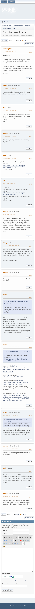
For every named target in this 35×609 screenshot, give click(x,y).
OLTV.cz (14, 366)
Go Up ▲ (24, 605)
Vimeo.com (19, 381)
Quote (30, 78)
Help (10, 605)
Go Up (3, 514)
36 (20, 40)
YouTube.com (21, 94)
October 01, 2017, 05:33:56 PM (10, 449)
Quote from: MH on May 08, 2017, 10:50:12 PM (18, 351)
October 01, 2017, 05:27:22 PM (10, 415)
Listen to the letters (7, 580)
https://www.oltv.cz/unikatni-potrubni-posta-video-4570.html (16, 370)
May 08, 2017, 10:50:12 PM (9, 183)
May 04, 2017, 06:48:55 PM (9, 136)
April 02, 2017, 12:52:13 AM (9, 52)
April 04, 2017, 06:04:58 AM (9, 88)
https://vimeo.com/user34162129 (13, 377)
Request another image (20, 580)
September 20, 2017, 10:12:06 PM (11, 246)
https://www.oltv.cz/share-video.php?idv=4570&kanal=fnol (14, 166)
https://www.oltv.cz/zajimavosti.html (13, 368)
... (16, 40)
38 (25, 40)
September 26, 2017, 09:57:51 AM (11, 347)
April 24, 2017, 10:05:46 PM (9, 110)
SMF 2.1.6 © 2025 (13, 607)
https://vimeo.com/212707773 (12, 384)
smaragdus (7, 49)
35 (18, 40)
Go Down (4, 40)
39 (27, 40)
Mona (5, 294)
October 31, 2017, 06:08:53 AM (10, 496)
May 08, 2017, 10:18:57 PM (9, 158)
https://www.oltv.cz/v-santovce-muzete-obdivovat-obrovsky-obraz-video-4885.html (16, 396)
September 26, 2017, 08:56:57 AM (11, 297)
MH (4, 181)
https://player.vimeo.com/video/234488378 (16, 399)
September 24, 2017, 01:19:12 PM (11, 275)
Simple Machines (22, 607)
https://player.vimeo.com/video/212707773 (16, 382)
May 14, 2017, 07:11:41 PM (9, 214)
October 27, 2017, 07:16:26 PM (10, 471)
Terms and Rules (16, 605)
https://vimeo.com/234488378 (12, 401)
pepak (5, 85)
